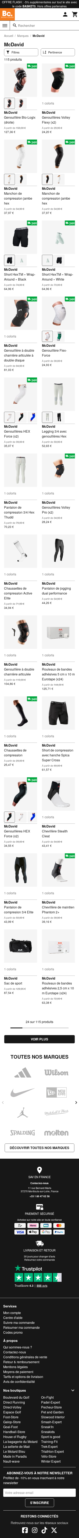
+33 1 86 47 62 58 (40, 1196)
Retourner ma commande (21, 1327)
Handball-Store (14, 1431)
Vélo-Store (48, 1456)
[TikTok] (44, 1531)
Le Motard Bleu (14, 1451)
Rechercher (26, 25)
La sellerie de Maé (16, 1446)
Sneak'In (47, 1426)
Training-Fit (49, 1441)
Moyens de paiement (18, 1371)
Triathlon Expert (52, 1451)
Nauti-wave (11, 1461)
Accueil (8, 36)
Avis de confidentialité (19, 1381)
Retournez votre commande (39, 1259)
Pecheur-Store (51, 1407)
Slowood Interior (53, 1417)
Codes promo (13, 1332)
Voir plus (39, 1039)
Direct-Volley (12, 1407)
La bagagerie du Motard (20, 1441)
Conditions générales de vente (25, 1357)
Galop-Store (12, 1422)
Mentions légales (15, 1366)
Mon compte (12, 1312)
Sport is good (50, 1436)
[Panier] (75, 14)
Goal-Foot (10, 1426)
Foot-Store (10, 1417)
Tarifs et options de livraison (23, 1376)
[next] (76, 1102)
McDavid (10, 112)
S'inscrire (39, 1502)
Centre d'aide (12, 1317)
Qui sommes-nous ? (17, 1347)
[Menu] (5, 26)
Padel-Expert (50, 1402)
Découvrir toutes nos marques (39, 1147)
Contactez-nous (39, 1183)
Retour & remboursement (21, 1362)
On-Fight (47, 1397)
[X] (54, 1531)
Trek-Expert (49, 1446)
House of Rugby (15, 1436)
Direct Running (14, 1402)
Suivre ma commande (19, 1322)
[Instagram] (34, 1531)
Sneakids (48, 1431)
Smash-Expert (51, 1422)
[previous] (3, 1102)
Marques (23, 36)
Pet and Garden (52, 1412)
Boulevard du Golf (16, 1397)
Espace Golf (12, 1412)
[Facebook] (25, 1531)
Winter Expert (51, 1461)
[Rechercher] (14, 25)
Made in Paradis (15, 1456)
